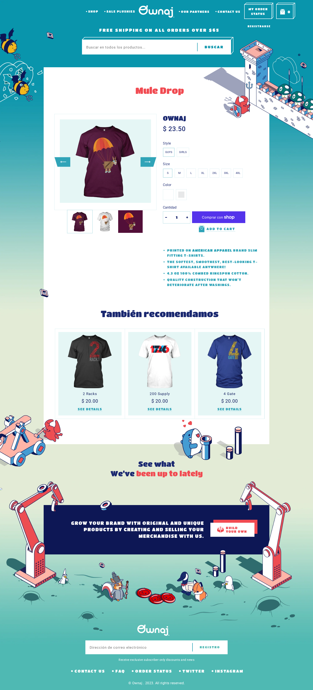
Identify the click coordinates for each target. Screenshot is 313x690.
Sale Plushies (120, 11)
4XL (238, 173)
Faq (120, 671)
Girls (183, 152)
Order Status (153, 671)
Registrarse (259, 26)
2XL (214, 173)
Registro (210, 647)
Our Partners (195, 11)
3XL (226, 173)
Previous (62, 162)
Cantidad (170, 207)
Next (148, 162)
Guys (168, 152)
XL (202, 173)
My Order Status (258, 11)
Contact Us (229, 11)
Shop (93, 11)
